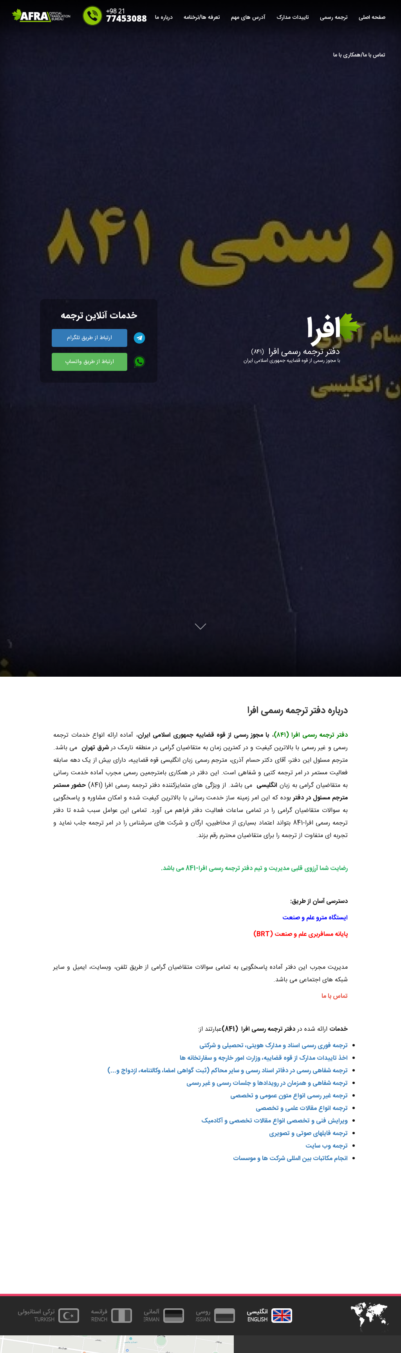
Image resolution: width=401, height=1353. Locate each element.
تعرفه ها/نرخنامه (202, 17)
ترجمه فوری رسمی (325, 1046)
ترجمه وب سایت (326, 1146)
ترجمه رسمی (334, 17)
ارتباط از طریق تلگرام (89, 338)
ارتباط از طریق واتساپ (89, 362)
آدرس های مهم (248, 17)
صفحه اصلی (372, 17)
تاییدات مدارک (292, 17)
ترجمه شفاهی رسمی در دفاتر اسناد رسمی (297, 1071)
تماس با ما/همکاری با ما (359, 55)
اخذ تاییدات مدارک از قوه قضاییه (306, 1058)
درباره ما (164, 17)
